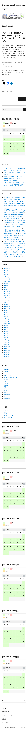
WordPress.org (8, 417)
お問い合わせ (5, 711)
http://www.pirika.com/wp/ (14, 5)
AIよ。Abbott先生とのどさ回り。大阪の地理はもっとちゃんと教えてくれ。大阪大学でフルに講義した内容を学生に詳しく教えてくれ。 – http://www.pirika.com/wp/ (14, 252)
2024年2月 (7, 304)
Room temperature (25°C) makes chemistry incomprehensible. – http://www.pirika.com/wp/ (13, 216)
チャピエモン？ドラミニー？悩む (13, 176)
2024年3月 (7, 302)
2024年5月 (7, 300)
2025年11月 (7, 281)
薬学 (5, 392)
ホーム (4, 700)
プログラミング (8, 379)
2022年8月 (7, 329)
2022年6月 (7, 333)
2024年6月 (7, 298)
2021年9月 (6, 352)
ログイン (6, 411)
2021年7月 (6, 354)
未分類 (11, 91)
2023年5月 (6, 317)
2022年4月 (7, 338)
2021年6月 (6, 356)
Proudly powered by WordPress (12, 729)
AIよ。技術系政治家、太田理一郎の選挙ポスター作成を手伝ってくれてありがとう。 (14, 222)
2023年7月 (6, 312)
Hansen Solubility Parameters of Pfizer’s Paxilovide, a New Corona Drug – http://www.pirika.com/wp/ (14, 203)
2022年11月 (7, 323)
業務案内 (4, 708)
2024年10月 (7, 293)
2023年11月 (7, 306)
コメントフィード (8, 415)
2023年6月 (7, 314)
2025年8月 (7, 287)
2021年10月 (7, 350)
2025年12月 (7, 279)
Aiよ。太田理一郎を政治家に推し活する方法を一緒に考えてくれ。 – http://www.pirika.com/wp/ (15, 227)
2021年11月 (7, 348)
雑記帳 (4, 719)
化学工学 (6, 384)
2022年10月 (7, 325)
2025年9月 (7, 285)
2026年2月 (7, 275)
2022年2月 (7, 342)
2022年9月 (7, 327)
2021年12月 (7, 346)
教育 (5, 388)
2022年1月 (6, 344)
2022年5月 (7, 335)
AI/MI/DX (6, 369)
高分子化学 (7, 398)
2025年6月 (7, 289)
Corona (6, 371)
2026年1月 (6, 277)
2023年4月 (7, 319)
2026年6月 (7, 268)
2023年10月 (7, 308)
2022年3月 (7, 340)
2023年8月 (7, 310)
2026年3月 (7, 272)
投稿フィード (7, 413)
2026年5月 (7, 270)
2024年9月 (7, 296)
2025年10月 (7, 283)
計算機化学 (7, 394)
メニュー (5, 9)
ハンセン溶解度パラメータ (11, 377)
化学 (5, 381)
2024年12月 (7, 291)
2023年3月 (6, 321)
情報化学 (6, 386)
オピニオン (7, 373)
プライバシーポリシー (8, 722)
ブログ (4, 704)
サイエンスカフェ (8, 375)
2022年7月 (7, 331)
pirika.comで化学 (7, 715)
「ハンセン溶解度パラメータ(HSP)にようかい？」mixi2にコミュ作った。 (14, 37)
